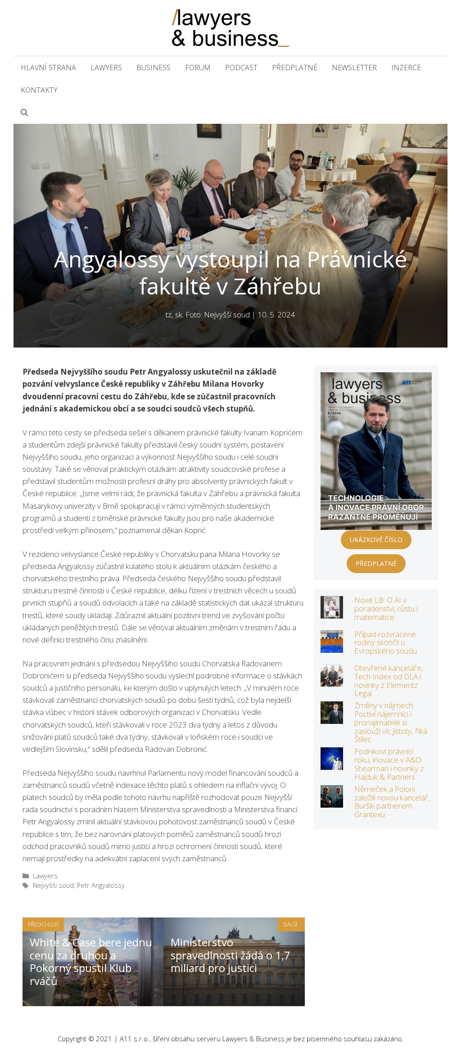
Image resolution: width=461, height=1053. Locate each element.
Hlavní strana (48, 67)
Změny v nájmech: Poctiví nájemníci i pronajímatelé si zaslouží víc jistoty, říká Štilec (390, 722)
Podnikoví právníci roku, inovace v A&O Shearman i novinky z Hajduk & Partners (389, 764)
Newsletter (354, 67)
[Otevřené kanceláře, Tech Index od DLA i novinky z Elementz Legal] (332, 680)
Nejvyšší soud (53, 885)
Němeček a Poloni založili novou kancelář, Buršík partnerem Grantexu (392, 801)
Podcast (241, 67)
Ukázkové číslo (376, 539)
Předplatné (294, 67)
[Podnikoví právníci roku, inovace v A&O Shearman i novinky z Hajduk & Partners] (332, 764)
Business (153, 67)
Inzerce (406, 67)
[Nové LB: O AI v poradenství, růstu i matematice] (332, 612)
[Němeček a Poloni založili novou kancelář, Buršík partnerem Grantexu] (332, 801)
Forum (198, 67)
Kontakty (39, 90)
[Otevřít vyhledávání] (24, 112)
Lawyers (106, 67)
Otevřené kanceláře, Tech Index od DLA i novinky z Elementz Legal (388, 680)
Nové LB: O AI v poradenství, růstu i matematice (386, 608)
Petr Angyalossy (101, 885)
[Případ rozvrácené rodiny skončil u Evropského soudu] (332, 646)
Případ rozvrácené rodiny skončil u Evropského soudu (385, 642)
